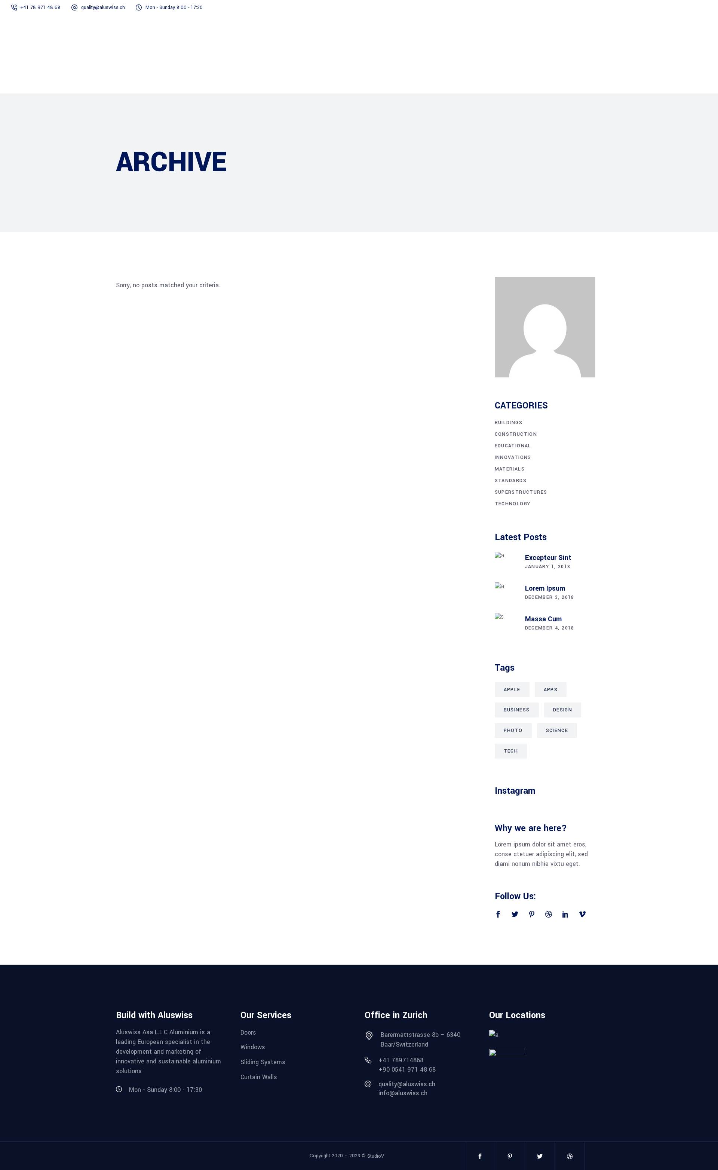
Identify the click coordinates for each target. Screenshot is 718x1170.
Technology (513, 503)
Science (557, 730)
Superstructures (521, 492)
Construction (516, 434)
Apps (551, 689)
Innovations (513, 457)
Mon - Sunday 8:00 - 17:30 (174, 7)
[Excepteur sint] (506, 563)
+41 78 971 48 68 (40, 7)
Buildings (509, 422)
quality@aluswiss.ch (103, 7)
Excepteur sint (548, 558)
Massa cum (543, 619)
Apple (512, 689)
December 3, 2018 (549, 597)
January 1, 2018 (548, 566)
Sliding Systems (262, 1062)
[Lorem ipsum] (506, 593)
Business (517, 710)
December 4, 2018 (549, 628)
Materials (510, 469)
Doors (248, 1032)
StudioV (375, 1156)
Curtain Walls (258, 1076)
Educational (513, 445)
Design (562, 710)
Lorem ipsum (545, 588)
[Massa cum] (506, 624)
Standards (511, 480)
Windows (252, 1047)
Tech (511, 751)
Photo (513, 730)
